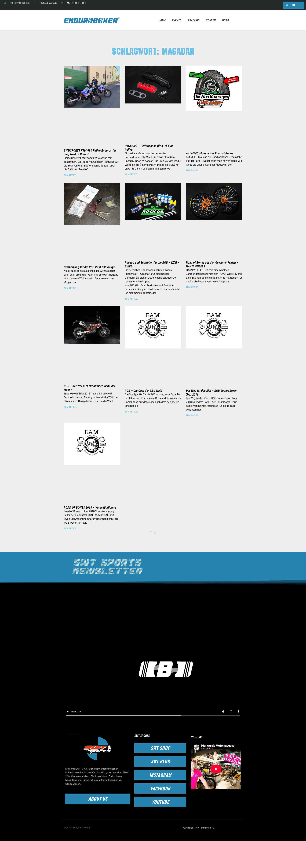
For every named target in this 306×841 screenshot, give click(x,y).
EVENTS (177, 20)
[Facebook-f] (300, 5)
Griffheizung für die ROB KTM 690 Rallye (89, 267)
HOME (162, 20)
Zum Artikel (70, 175)
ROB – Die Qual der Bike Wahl (143, 391)
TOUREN (211, 20)
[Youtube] (293, 5)
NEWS (225, 20)
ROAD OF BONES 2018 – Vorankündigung (90, 507)
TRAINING (194, 20)
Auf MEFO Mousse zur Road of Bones (209, 153)
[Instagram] (286, 5)
